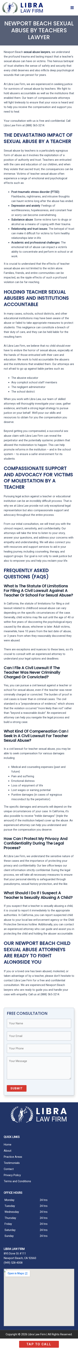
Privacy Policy (12, 1175)
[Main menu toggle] (72, 8)
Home (7, 1144)
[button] (39, 1344)
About (7, 1150)
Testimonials (12, 1162)
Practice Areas (13, 1156)
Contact (9, 1169)
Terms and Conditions (17, 1181)
